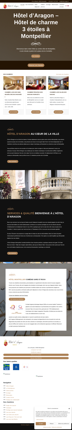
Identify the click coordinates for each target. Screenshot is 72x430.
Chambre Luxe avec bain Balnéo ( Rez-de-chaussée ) (13, 94)
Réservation (55, 4)
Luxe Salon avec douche (12, 414)
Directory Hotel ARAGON (36, 358)
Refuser (52, 423)
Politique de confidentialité (57, 427)
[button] (69, 408)
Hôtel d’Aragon (10, 386)
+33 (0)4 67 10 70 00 (53, 1)
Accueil (22, 4)
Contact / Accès (61, 6)
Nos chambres (30, 4)
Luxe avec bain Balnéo (12, 419)
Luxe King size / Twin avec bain (14, 417)
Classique (8, 408)
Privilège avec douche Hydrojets (14, 410)
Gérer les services (39, 419)
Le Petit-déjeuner (10, 388)
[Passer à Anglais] (68, 6)
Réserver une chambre (36, 65)
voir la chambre (13, 112)
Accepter (41, 423)
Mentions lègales (25, 425)
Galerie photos (43, 6)
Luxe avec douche (10, 412)
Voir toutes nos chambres (62, 74)
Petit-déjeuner (37, 6)
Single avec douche (11, 405)
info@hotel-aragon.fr (64, 1)
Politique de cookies (47, 427)
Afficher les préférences (63, 423)
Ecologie (48, 4)
